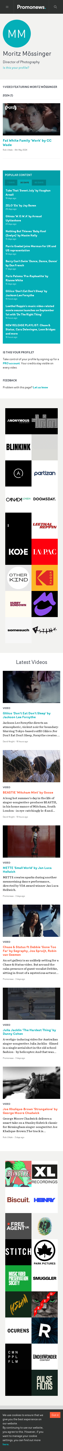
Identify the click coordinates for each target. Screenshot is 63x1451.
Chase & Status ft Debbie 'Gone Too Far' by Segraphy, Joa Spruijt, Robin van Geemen (30, 951)
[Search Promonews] (55, 6)
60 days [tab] (39, 182)
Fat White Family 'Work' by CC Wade (27, 142)
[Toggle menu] (7, 6)
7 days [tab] (11, 182)
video (6, 708)
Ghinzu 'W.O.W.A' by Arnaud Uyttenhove (24, 218)
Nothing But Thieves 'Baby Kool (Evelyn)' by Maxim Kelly (26, 233)
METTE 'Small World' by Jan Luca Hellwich (27, 870)
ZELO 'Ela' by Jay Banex (21, 205)
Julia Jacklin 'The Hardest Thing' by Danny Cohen (29, 1032)
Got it (55, 1415)
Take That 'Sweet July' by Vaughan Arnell (28, 192)
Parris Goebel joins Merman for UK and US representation (31, 248)
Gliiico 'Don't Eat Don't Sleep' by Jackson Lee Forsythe (26, 293)
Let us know (40, 387)
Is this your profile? (16, 67)
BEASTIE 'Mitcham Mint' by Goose (28, 792)
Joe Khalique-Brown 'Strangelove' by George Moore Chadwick (30, 1111)
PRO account (11, 363)
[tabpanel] (31, 265)
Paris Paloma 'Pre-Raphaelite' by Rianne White (27, 278)
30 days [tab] (24, 182)
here (6, 1444)
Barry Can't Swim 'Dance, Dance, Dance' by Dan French (31, 263)
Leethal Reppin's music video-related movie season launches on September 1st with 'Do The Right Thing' (30, 310)
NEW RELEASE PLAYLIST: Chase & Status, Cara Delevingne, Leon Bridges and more (30, 329)
